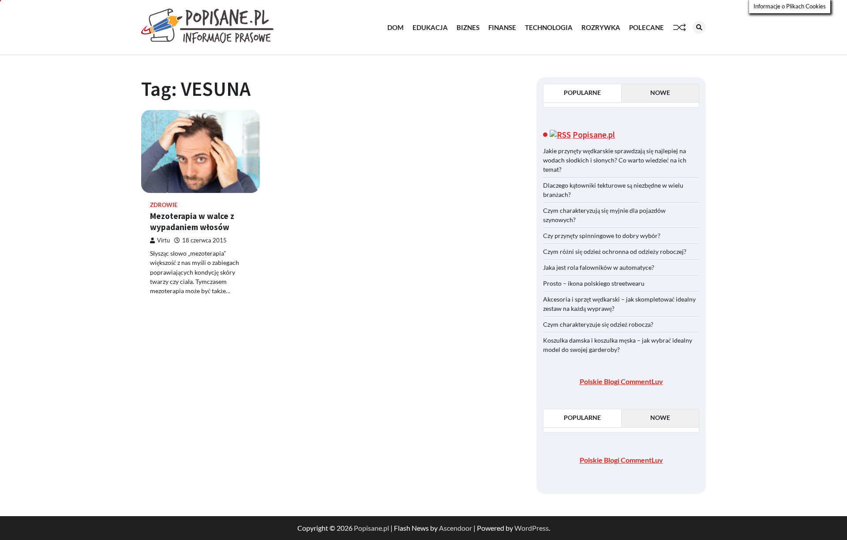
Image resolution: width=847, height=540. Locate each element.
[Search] (699, 27)
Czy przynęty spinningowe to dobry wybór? (601, 235)
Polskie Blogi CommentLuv (621, 381)
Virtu (163, 240)
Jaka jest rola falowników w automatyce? (598, 267)
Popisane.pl (594, 134)
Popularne (582, 92)
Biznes (468, 27)
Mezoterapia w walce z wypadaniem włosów (192, 221)
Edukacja (430, 27)
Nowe (660, 92)
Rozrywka (600, 27)
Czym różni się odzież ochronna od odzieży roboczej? (615, 251)
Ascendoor (455, 528)
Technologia (549, 27)
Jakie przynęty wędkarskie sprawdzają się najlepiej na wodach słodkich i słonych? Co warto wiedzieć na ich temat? (614, 160)
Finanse (502, 27)
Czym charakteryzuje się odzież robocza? (598, 324)
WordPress (531, 528)
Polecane (646, 27)
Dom (395, 27)
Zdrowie (163, 205)
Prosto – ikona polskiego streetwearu (594, 283)
